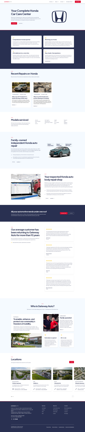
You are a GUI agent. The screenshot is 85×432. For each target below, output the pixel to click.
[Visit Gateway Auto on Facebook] (11, 419)
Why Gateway (55, 409)
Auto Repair (44, 408)
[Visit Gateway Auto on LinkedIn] (15, 419)
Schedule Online (63, 213)
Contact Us (14, 23)
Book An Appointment (68, 408)
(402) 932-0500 (21, 415)
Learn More (20, 23)
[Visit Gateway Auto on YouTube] (17, 419)
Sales (43, 411)
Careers (54, 413)
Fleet (43, 413)
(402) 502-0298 (18, 416)
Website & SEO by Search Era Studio (17, 427)
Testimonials (55, 411)
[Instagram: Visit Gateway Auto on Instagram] (13, 419)
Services (47, 198)
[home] (8, 1)
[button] (51, 2)
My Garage (78, 1)
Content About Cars (56, 408)
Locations (71, 213)
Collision (43, 409)
